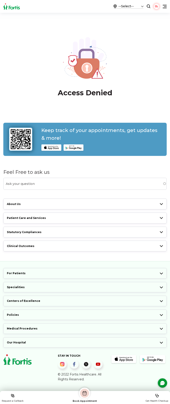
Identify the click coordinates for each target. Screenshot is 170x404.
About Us (14, 204)
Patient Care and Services (26, 218)
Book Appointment (85, 401)
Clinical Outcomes (20, 246)
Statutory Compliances (24, 232)
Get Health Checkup (157, 400)
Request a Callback (12, 400)
